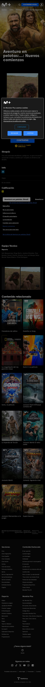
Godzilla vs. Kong (29, 331)
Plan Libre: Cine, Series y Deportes (32, 616)
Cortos (3, 564)
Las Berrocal (26, 566)
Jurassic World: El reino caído (31, 443)
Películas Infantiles (7, 569)
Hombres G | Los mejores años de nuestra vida (31, 571)
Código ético (26, 611)
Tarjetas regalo (26, 634)
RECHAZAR (14, 133)
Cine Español (5, 556)
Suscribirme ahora (30, 4)
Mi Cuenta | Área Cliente (29, 605)
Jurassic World (7, 480)
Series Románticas (7, 577)
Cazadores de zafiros (9, 331)
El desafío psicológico (10, 216)
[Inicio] (6, 5)
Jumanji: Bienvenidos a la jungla (11, 517)
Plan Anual (25, 626)
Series (4, 10)
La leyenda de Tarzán (10, 442)
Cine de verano (6, 566)
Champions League (7, 603)
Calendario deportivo (34, 10)
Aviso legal (22, 671)
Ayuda (22, 653)
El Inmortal (25, 564)
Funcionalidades (27, 603)
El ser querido (26, 551)
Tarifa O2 (25, 631)
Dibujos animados (27, 582)
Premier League (6, 608)
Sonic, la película (8, 405)
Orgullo (4, 587)
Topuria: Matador (6, 624)
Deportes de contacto (8, 626)
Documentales (6, 582)
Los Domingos (26, 556)
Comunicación (26, 637)
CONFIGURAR (21, 127)
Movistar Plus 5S (27, 590)
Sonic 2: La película (30, 367)
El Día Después (6, 611)
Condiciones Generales (29, 608)
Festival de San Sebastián (29, 579)
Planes (24, 621)
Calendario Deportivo (8, 631)
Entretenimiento (6, 585)
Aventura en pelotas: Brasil (16, 199)
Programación (6, 637)
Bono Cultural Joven (28, 629)
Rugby (3, 621)
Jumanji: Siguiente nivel (32, 480)
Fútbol (19, 10)
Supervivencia (28, 516)
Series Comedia (6, 579)
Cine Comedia (6, 559)
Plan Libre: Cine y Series (29, 618)
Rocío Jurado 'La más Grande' (31, 574)
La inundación (7, 219)
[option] (13, 278)
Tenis (3, 618)
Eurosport (4, 629)
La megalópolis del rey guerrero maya (10, 368)
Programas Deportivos (28, 585)
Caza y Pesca (26, 587)
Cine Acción (5, 561)
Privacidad (31, 671)
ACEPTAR (30, 133)
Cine (11, 10)
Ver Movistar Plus (27, 600)
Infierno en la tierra (9, 213)
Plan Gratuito (26, 624)
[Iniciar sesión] (41, 4)
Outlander (25, 559)
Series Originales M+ (7, 574)
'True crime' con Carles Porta (30, 577)
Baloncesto (5, 616)
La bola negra (26, 553)
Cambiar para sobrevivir (11, 223)
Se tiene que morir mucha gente (31, 561)
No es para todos (8, 210)
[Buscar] (19, 5)
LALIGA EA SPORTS (7, 605)
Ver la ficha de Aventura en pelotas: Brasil (23, 202)
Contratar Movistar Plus (29, 613)
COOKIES (38, 671)
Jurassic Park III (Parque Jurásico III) (32, 406)
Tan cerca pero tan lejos (11, 229)
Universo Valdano (7, 613)
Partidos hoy (5, 634)
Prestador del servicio (10, 671)
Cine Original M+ (6, 553)
